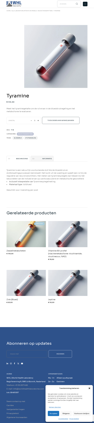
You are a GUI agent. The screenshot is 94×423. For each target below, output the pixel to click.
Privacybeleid (74, 419)
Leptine (51, 299)
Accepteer (53, 413)
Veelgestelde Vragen (16, 409)
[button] (89, 388)
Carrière (10, 405)
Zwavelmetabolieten (16, 251)
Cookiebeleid (63, 419)
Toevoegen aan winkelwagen (61, 120)
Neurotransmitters (25, 134)
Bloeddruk (18, 138)
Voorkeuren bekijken (81, 413)
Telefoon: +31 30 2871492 (17, 385)
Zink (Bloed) (12, 299)
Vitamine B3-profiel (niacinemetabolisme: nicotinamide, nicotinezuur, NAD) (65, 254)
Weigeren (66, 413)
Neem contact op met (16, 401)
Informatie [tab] (47, 159)
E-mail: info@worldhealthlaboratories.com (25, 389)
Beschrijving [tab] (22, 159)
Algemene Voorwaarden (17, 417)
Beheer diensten (55, 407)
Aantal (12, 120)
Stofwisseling (30, 138)
